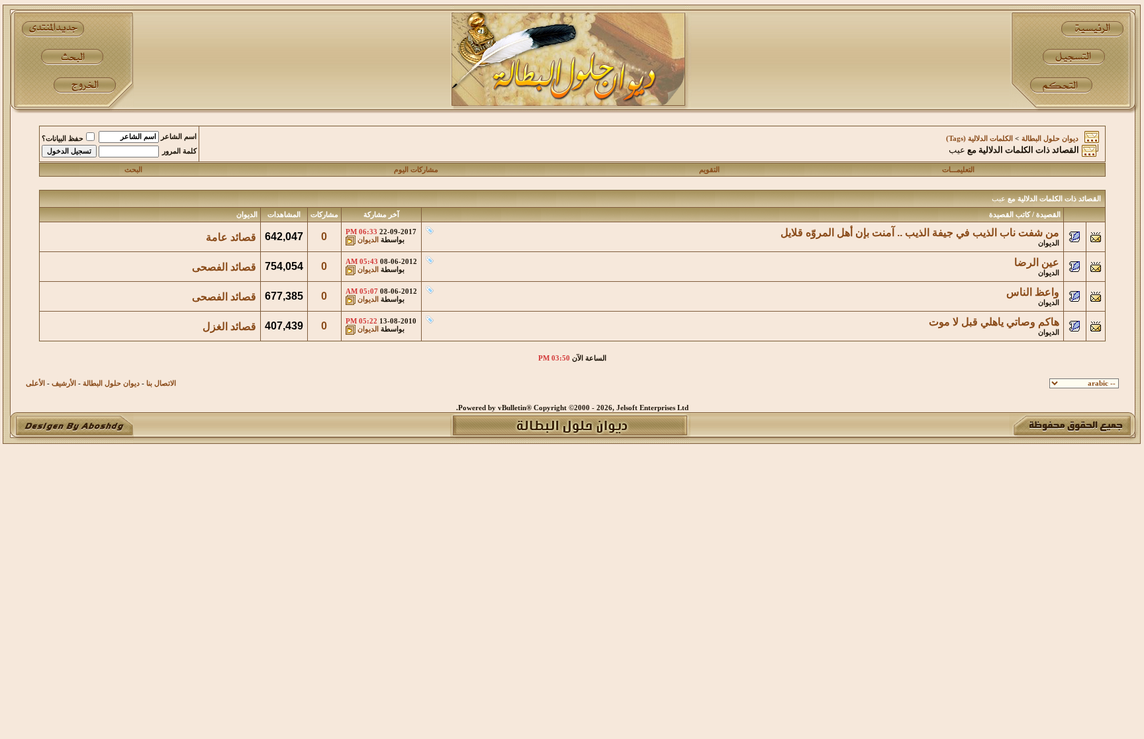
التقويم (709, 169)
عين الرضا (1036, 262)
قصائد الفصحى (224, 267)
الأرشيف (64, 383)
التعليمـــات (958, 169)
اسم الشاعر (179, 136)
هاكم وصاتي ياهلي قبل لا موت (994, 321)
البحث (133, 169)
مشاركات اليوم (416, 169)
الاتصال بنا (161, 383)
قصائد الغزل (229, 326)
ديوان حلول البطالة (1050, 138)
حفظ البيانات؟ (62, 138)
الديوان (1048, 243)
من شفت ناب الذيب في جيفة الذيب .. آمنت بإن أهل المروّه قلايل (920, 232)
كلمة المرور (179, 151)
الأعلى (35, 383)
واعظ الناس (1032, 292)
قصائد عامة (231, 237)
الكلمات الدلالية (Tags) (979, 138)
